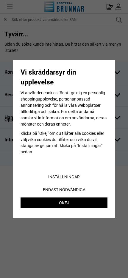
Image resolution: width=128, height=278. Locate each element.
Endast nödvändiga (64, 189)
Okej (64, 202)
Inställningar (64, 176)
